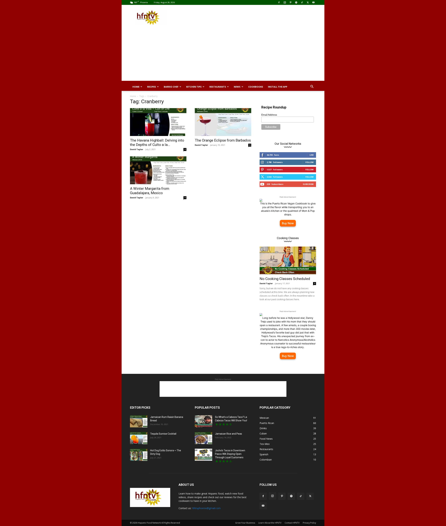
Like (312, 155)
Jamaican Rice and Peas (228, 433)
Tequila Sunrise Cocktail (163, 433)
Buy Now (288, 223)
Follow (309, 162)
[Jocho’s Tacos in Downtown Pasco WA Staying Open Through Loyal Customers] (203, 455)
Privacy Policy (309, 522)
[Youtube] (313, 2)
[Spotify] (296, 2)
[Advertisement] (252, 17)
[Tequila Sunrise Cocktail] (138, 438)
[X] (307, 2)
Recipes (151, 86)
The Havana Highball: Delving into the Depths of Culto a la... (157, 142)
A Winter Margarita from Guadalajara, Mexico (149, 190)
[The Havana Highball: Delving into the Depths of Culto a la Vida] (158, 122)
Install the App (277, 86)
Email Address (269, 114)
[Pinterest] (290, 2)
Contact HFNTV (292, 522)
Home (135, 86)
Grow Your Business (245, 522)
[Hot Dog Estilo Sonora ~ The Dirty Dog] (138, 455)
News (237, 86)
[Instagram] (284, 2)
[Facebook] (279, 2)
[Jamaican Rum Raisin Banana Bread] (138, 421)
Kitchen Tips (194, 86)
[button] (312, 87)
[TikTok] (302, 2)
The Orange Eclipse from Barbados (223, 140)
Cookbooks (255, 86)
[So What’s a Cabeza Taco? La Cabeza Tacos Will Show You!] (203, 421)
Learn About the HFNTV (269, 522)
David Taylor (136, 149)
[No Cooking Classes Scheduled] (288, 260)
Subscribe (308, 184)
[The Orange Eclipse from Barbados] (223, 122)
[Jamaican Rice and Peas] (203, 438)
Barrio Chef (171, 86)
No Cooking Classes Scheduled (285, 279)
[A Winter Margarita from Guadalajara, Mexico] (158, 170)
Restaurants (217, 86)
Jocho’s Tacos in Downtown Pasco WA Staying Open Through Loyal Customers (230, 454)
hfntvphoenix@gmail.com (206, 508)
